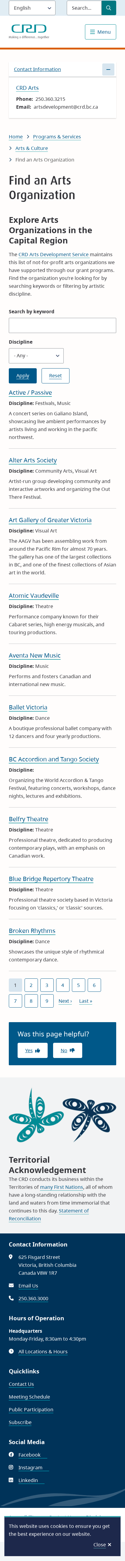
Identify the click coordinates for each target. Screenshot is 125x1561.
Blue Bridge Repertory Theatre (51, 879)
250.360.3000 (33, 1298)
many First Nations (61, 1187)
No (64, 1050)
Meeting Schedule (29, 1396)
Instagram (34, 1467)
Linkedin (32, 1480)
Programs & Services (57, 136)
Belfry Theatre (28, 819)
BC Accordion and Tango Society (54, 759)
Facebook (33, 1454)
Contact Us (21, 1384)
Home (16, 136)
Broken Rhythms (32, 931)
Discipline (20, 341)
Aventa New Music (35, 655)
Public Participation (31, 1409)
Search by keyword (31, 311)
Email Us (28, 1285)
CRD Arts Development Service (54, 254)
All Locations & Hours (43, 1351)
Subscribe (20, 1422)
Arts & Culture (31, 148)
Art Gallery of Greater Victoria (50, 520)
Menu (104, 32)
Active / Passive (30, 392)
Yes (29, 1050)
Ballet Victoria (28, 707)
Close (99, 1544)
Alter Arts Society (33, 460)
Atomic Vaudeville (34, 595)
